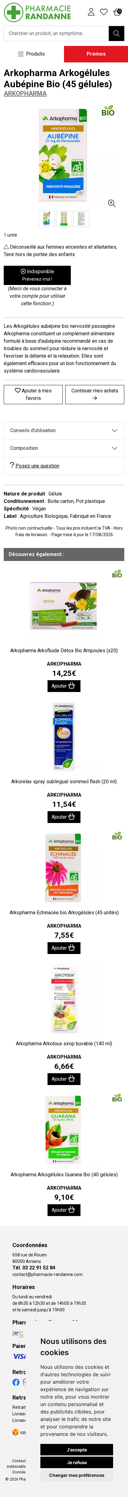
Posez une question (37, 466)
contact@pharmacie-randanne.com (47, 1274)
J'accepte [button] (77, 1449)
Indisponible (38, 275)
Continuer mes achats (94, 391)
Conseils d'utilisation (33, 430)
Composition (24, 448)
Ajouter (60, 686)
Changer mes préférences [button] (76, 1475)
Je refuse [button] (77, 1462)
